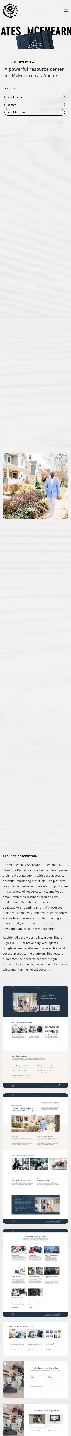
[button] (66, 10)
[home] (10, 10)
